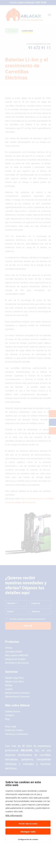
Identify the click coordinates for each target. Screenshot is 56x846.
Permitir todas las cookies (28, 824)
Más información (13, 815)
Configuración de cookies (28, 839)
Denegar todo (28, 831)
